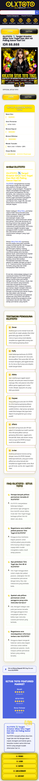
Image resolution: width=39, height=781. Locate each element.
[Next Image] (36, 66)
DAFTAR (29, 31)
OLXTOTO (10, 184)
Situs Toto (21, 211)
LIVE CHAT (21, 776)
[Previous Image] (2, 66)
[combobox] (17, 12)
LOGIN (10, 31)
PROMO (20, 756)
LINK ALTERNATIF (21, 771)
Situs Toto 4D (16, 242)
